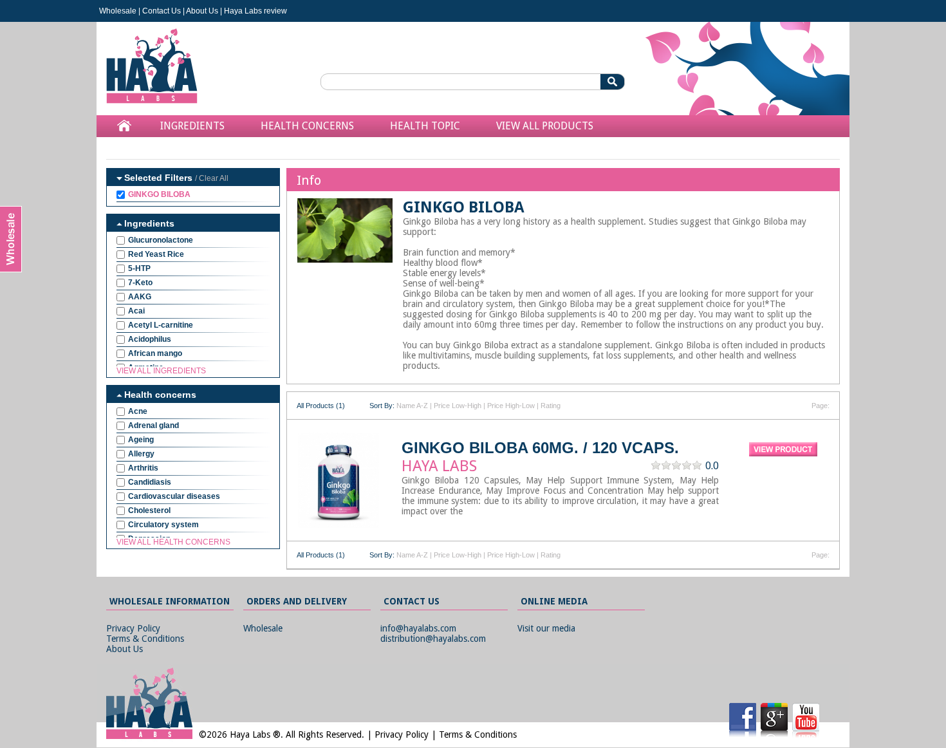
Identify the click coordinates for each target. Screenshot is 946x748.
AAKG (139, 296)
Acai (136, 310)
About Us (202, 10)
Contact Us (161, 10)
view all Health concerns (173, 542)
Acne (137, 411)
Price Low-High (457, 405)
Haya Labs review (255, 10)
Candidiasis (149, 482)
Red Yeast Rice (156, 254)
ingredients (192, 126)
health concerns (307, 126)
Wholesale (117, 10)
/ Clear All (211, 178)
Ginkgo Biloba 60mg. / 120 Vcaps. (540, 447)
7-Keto (140, 282)
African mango (155, 353)
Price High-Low (511, 405)
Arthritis (143, 467)
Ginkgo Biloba (159, 194)
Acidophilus (149, 339)
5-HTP (139, 268)
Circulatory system (163, 524)
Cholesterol (149, 510)
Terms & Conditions (145, 638)
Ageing (141, 439)
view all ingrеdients (161, 370)
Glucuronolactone (160, 240)
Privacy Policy (133, 628)
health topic (425, 126)
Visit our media (546, 628)
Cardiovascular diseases (174, 496)
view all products (544, 126)
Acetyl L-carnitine (160, 325)
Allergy (141, 453)
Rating (551, 405)
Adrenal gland (153, 425)
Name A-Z (412, 405)
